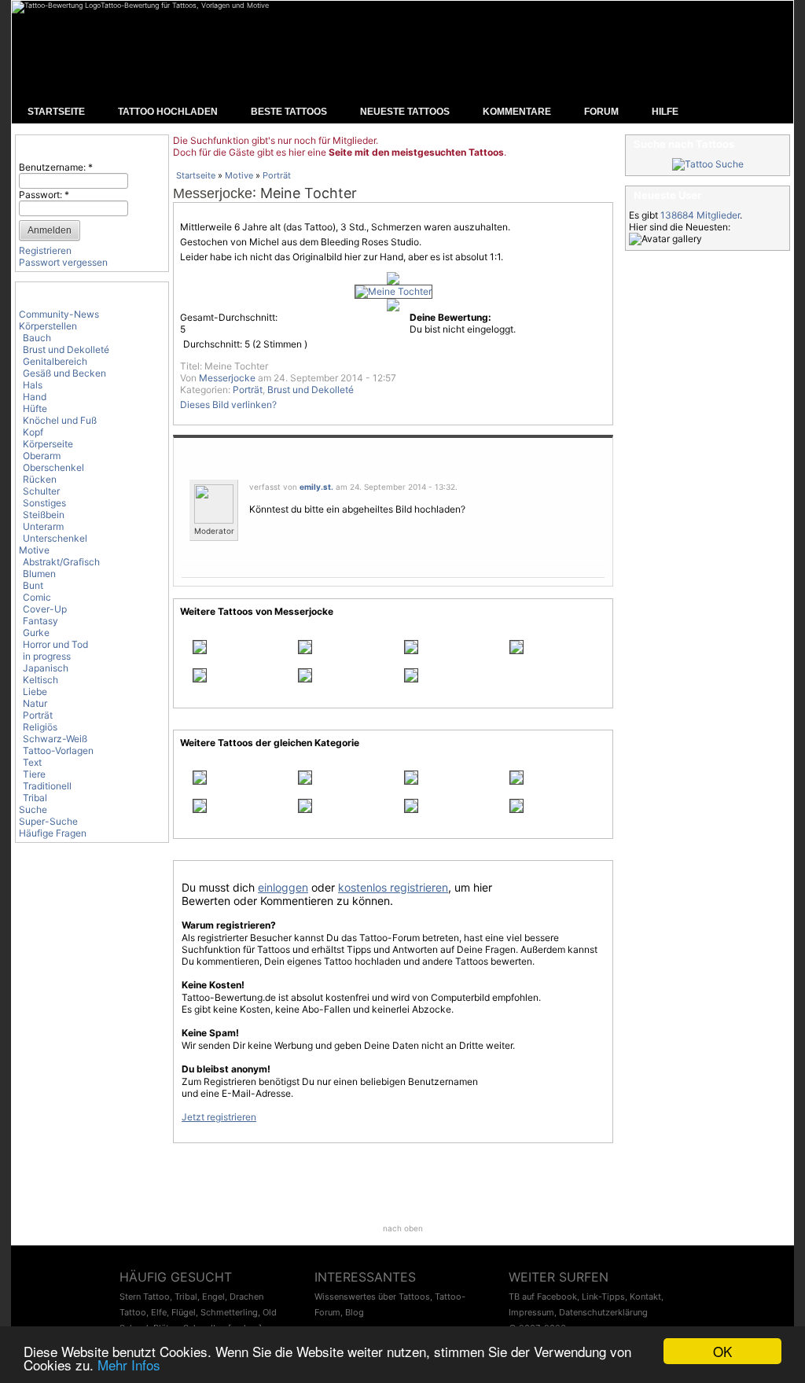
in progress (47, 656)
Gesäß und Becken (64, 373)
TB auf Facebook (543, 1296)
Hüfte (35, 408)
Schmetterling (229, 1312)
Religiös (40, 727)
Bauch (37, 338)
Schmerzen (396, 227)
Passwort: (44, 194)
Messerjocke (212, 193)
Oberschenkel (53, 467)
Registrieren (45, 250)
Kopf (33, 432)
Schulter (41, 491)
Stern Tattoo (144, 1296)
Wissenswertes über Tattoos (372, 1296)
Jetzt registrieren (219, 1117)
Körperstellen (48, 326)
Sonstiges (44, 503)
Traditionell (47, 786)
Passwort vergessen (63, 262)
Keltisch (40, 680)
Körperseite (48, 444)
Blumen (39, 573)
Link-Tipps (603, 1296)
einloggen (283, 887)
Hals (32, 385)
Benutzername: (56, 167)
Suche (33, 809)
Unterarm (43, 526)
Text (32, 762)
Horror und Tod (55, 644)
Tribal (35, 798)
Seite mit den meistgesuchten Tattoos (416, 152)
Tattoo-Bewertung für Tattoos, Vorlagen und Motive (185, 5)
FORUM (601, 111)
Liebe (35, 691)
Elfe (159, 1312)
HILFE (665, 111)
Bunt (33, 585)
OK (722, 1351)
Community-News (59, 314)
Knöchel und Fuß (60, 420)
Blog (354, 1312)
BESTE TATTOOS (289, 111)
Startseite (195, 175)
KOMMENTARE (517, 111)
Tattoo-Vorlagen (58, 750)
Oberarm (42, 456)
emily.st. (316, 486)
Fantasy (40, 621)
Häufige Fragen (52, 833)
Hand (34, 397)
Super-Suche (48, 821)
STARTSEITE (56, 111)
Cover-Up (45, 609)
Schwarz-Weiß (55, 739)
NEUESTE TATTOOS (405, 111)
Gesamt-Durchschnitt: (229, 317)
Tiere (34, 774)
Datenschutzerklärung (603, 1312)
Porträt (38, 715)
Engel (213, 1296)
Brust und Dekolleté (66, 349)
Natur (35, 703)
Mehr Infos (128, 1364)
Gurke (36, 632)
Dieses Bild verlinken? (228, 404)
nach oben (403, 1228)
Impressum (531, 1312)
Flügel (183, 1312)
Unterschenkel (55, 538)
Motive (34, 550)
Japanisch (45, 668)
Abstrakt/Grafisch (61, 562)
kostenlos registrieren (393, 887)
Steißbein (43, 514)
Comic (37, 597)
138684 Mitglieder (700, 215)
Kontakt (645, 1296)
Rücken (40, 479)
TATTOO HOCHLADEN (168, 111)
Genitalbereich (55, 361)
